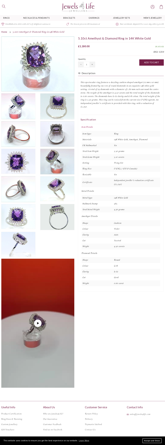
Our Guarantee (50, 419)
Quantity (82, 59)
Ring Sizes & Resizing (11, 419)
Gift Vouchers (7, 429)
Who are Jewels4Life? (53, 413)
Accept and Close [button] (152, 441)
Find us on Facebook (52, 429)
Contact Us (90, 429)
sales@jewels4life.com (140, 414)
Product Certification (11, 413)
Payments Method (93, 424)
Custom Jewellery (9, 424)
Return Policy (91, 413)
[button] (4, 6)
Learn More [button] (84, 441)
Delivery (89, 419)
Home (4, 31)
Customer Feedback (52, 424)
